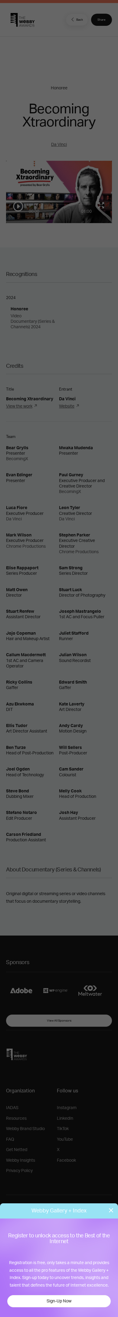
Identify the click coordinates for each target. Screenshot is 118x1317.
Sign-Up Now (59, 1301)
